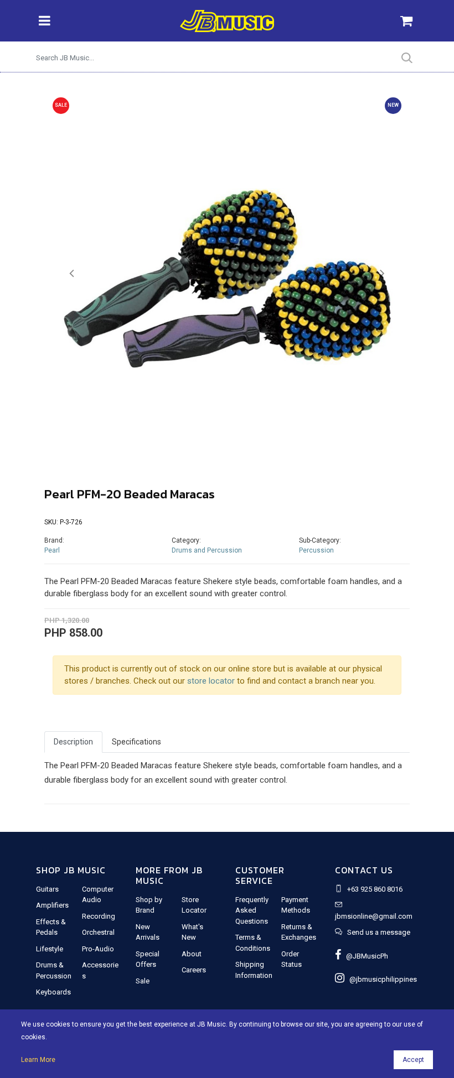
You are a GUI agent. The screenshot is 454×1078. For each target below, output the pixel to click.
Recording (98, 916)
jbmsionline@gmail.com (373, 916)
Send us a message (378, 932)
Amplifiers (52, 905)
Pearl (52, 550)
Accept (413, 1060)
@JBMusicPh (364, 956)
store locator (211, 681)
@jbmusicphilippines (380, 979)
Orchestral (98, 932)
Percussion (316, 550)
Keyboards (53, 992)
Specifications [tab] (136, 741)
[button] (71, 273)
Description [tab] (73, 741)
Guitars (47, 889)
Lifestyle (49, 949)
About (192, 954)
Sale (142, 981)
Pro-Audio (98, 949)
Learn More (38, 1060)
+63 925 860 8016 (375, 889)
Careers (194, 970)
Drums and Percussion (207, 550)
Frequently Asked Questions (252, 910)
